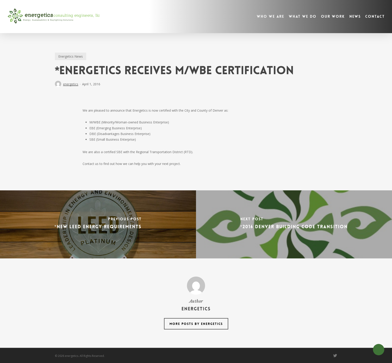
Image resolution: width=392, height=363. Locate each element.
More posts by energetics (196, 324)
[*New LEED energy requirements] (98, 224)
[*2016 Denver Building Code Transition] (294, 224)
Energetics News (70, 56)
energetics (70, 84)
